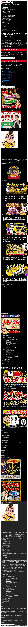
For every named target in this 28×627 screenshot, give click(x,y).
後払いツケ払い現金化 (11, 343)
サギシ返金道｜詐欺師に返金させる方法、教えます (13, 620)
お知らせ (5, 25)
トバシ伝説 (6, 23)
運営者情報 (3, 163)
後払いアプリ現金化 (11, 346)
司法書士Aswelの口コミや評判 (10, 562)
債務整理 (5, 8)
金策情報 (5, 22)
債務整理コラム (7, 18)
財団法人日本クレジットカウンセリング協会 (11, 442)
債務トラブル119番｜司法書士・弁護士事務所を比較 (13, 608)
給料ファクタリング (11, 347)
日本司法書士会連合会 (6, 437)
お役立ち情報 (6, 11)
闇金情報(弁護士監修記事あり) (10, 16)
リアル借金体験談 (7, 19)
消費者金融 (8, 352)
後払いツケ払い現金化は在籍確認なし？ (13, 567)
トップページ (6, 546)
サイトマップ (6, 545)
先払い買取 (8, 342)
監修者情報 (6, 550)
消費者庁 (3, 455)
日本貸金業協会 (4, 440)
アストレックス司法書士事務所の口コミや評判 (14, 564)
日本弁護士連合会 (5, 435)
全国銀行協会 (4, 445)
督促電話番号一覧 (10, 350)
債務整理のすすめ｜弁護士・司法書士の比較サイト (13, 615)
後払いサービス (10, 354)
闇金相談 (8, 340)
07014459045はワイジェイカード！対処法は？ (14, 571)
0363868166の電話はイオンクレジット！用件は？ (15, 570)
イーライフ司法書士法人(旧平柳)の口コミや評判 (15, 561)
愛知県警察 (3, 447)
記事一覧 (5, 552)
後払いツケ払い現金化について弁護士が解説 (14, 565)
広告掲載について (7, 549)
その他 (5, 26)
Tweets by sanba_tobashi (6, 286)
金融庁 (2, 453)
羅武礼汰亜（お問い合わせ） (8, 625)
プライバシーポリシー (8, 547)
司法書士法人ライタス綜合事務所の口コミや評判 (15, 560)
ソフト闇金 (8, 344)
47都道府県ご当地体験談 (12, 356)
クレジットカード (10, 353)
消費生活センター (5, 450)
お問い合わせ (6, 12)
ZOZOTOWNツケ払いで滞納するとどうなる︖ (14, 568)
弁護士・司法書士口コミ (9, 9)
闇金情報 (5, 7)
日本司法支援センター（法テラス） (9, 432)
